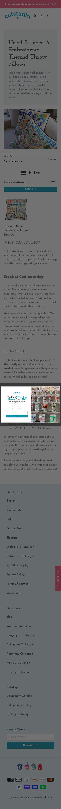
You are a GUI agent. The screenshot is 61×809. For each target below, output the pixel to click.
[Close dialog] (58, 387)
